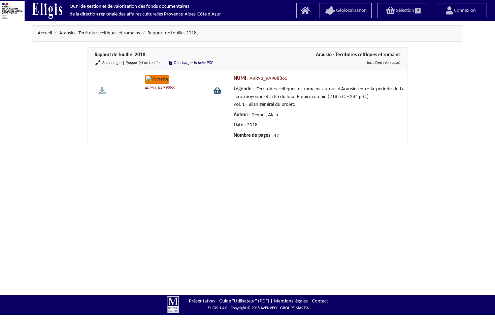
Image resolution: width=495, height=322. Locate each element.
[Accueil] (305, 10)
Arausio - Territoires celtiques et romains (99, 33)
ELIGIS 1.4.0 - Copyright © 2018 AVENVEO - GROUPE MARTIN (258, 308)
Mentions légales (291, 301)
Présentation (202, 301)
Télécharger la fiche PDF (193, 63)
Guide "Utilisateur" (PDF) (244, 301)
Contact (320, 301)
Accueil (45, 33)
